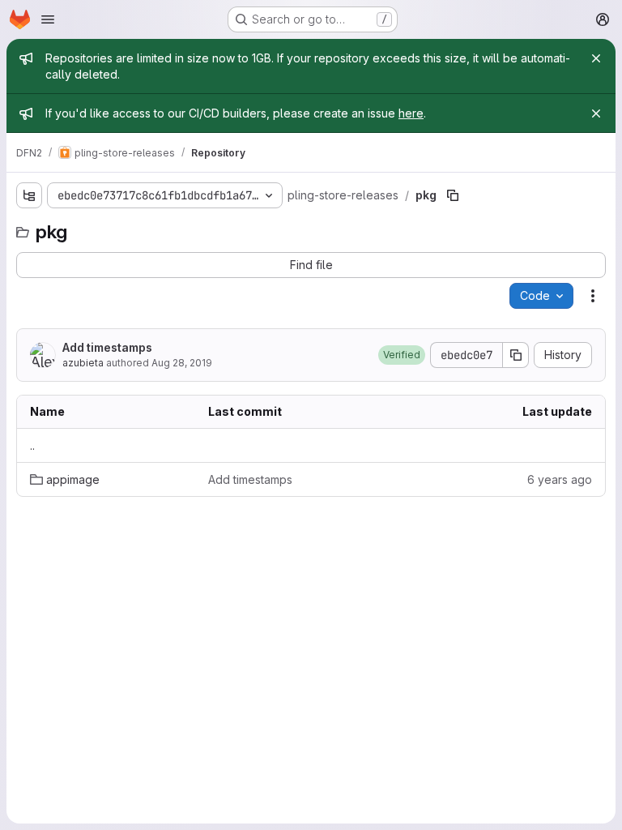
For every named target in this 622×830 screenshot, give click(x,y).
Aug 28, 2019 (181, 363)
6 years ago (559, 479)
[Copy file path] (453, 195)
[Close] (596, 58)
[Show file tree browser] (29, 195)
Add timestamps (107, 347)
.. (32, 445)
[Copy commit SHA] (516, 355)
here (411, 113)
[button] (401, 355)
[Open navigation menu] (48, 19)
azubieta (83, 363)
